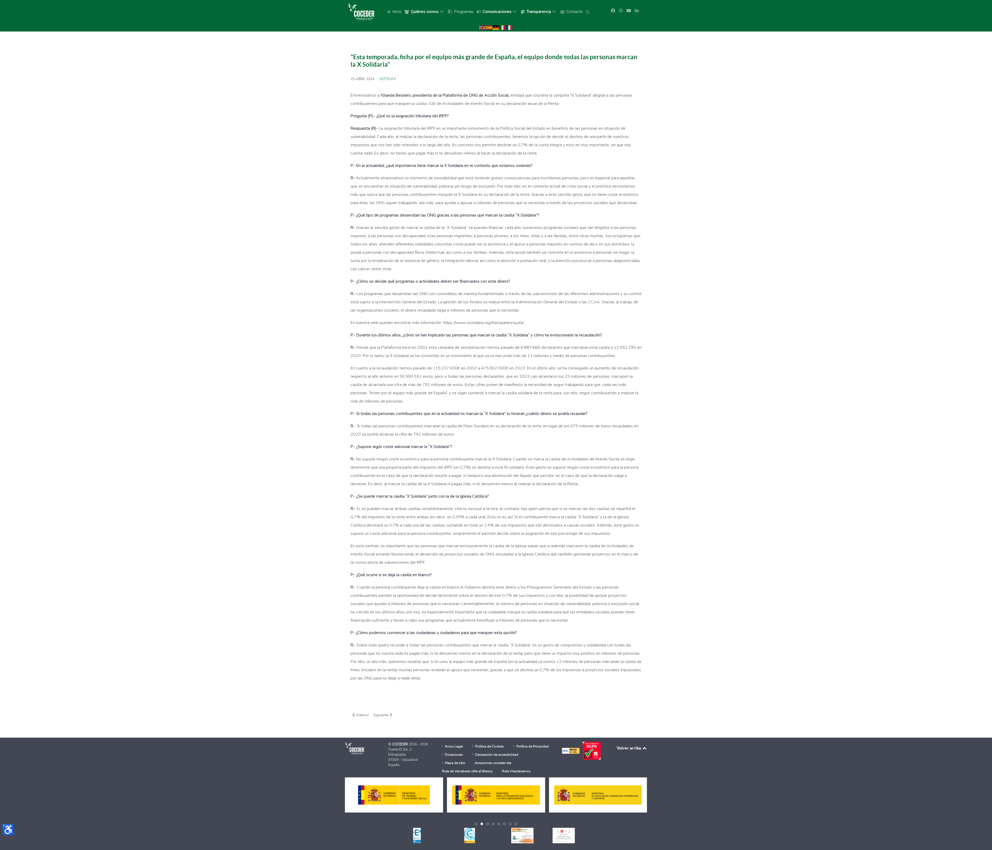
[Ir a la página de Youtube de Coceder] (628, 11)
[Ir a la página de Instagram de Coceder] (621, 11)
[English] (482, 27)
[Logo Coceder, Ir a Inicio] (361, 11)
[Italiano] (502, 27)
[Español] (489, 27)
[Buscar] (589, 11)
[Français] (509, 27)
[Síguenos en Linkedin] (637, 11)
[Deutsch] (496, 27)
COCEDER (400, 744)
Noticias (388, 79)
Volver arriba (629, 748)
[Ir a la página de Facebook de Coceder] (613, 11)
